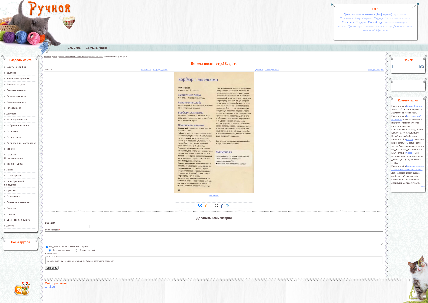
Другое (10, 225)
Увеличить (214, 196)
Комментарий (52, 230)
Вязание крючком (16, 96)
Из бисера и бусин (17, 119)
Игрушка (348, 22)
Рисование (12, 208)
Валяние (11, 72)
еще (423, 186)
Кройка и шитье (15, 163)
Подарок (361, 22)
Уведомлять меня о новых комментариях (68, 247)
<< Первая (146, 70)
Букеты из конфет (16, 67)
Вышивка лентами (16, 90)
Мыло (403, 14)
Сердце (378, 18)
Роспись (11, 214)
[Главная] (49, 9)
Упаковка (370, 26)
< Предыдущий (160, 70)
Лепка (10, 169)
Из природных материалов (21, 143)
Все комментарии (62, 250)
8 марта (380, 26)
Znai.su (50, 286)
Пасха (388, 18)
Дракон (361, 26)
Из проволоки (14, 137)
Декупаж (11, 113)
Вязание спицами (16, 102)
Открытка (367, 18)
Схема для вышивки (401, 18)
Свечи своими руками (18, 219)
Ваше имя (50, 223)
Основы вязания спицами (395, 22)
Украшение (346, 18)
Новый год (375, 22)
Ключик (409, 139)
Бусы (396, 14)
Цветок (352, 26)
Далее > (259, 70)
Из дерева (12, 131)
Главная (47, 56)
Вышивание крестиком (19, 78)
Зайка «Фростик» (414, 106)
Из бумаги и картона (18, 125)
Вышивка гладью (16, 84)
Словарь (74, 47)
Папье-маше (13, 196)
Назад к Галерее (376, 70)
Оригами (11, 190)
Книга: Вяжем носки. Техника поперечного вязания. (81, 56)
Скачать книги (96, 47)
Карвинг (11, 148)
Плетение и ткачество (18, 202)
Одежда (342, 26)
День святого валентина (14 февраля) (368, 14)
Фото (55, 56)
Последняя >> (272, 70)
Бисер (357, 18)
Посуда (389, 26)
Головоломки (14, 107)
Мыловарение (14, 175)
